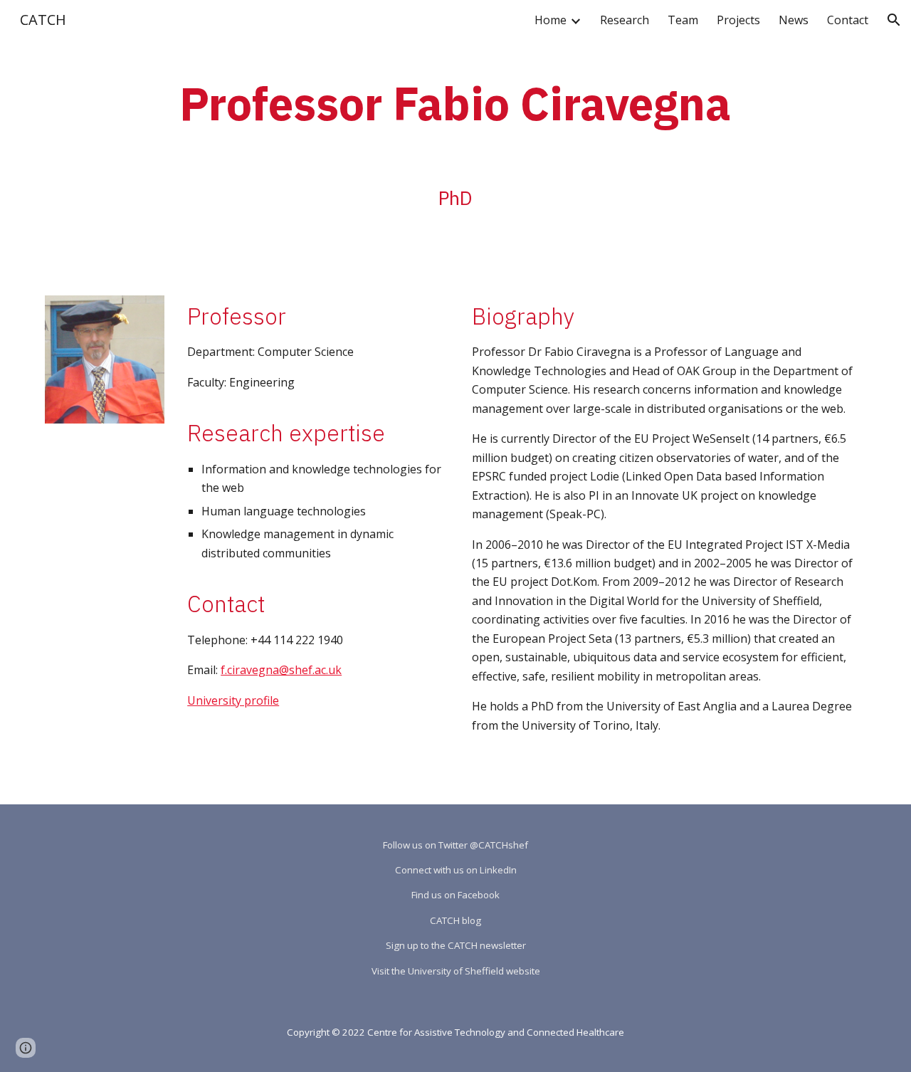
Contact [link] (847, 20)
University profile (233, 700)
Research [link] (624, 20)
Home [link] (551, 20)
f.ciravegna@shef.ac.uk (281, 670)
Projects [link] (738, 20)
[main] (455, 99)
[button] (894, 20)
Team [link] (683, 20)
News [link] (794, 20)
